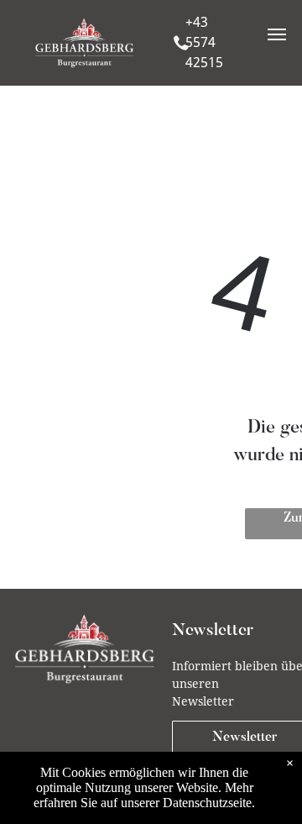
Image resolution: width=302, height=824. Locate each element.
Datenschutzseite (207, 802)
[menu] (277, 34)
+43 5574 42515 (204, 42)
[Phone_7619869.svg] (180, 56)
